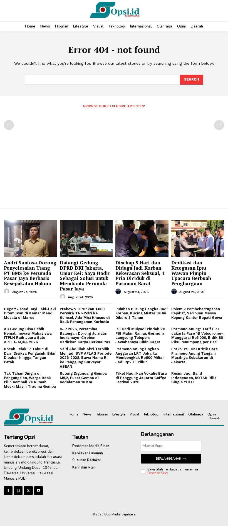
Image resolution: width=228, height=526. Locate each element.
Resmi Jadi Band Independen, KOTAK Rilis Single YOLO (193, 377)
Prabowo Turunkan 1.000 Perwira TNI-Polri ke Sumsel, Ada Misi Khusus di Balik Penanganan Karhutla (85, 315)
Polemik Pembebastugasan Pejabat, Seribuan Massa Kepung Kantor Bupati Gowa (196, 313)
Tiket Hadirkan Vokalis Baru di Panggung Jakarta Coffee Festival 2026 (141, 377)
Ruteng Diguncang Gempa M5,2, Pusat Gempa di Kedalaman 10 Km (83, 377)
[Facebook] (8, 490)
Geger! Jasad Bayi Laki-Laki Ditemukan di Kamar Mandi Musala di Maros (30, 313)
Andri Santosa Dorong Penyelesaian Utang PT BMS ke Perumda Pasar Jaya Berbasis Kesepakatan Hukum (30, 273)
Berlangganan (168, 459)
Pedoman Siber (157, 473)
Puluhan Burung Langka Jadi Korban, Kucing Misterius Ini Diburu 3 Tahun (141, 313)
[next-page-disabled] (219, 125)
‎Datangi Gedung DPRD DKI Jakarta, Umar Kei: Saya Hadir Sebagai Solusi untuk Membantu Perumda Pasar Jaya (85, 275)
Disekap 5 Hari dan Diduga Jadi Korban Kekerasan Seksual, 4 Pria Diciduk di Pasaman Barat (139, 273)
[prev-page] (9, 125)
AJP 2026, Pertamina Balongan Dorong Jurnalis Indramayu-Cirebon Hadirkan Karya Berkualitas (85, 335)
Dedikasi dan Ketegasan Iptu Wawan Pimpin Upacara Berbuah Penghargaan (191, 273)
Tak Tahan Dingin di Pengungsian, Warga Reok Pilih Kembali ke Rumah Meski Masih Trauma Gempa (30, 380)
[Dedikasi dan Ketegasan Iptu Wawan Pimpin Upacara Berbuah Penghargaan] (197, 238)
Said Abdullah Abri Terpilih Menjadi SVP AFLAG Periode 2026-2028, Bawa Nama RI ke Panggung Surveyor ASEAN (85, 357)
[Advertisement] (114, 156)
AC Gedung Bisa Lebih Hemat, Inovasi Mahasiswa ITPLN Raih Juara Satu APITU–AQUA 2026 (28, 335)
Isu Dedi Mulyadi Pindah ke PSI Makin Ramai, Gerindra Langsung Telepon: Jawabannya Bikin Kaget (140, 335)
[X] (28, 490)
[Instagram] (18, 490)
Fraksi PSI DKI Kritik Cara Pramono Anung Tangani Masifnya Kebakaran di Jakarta (194, 355)
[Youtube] (38, 490)
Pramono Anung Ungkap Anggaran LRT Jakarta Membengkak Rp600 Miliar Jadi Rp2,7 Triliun (139, 355)
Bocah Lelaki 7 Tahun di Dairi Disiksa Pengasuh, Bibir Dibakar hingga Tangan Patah (30, 355)
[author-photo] (7, 292)
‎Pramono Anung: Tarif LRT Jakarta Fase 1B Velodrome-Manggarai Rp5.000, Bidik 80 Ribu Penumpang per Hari (197, 335)
